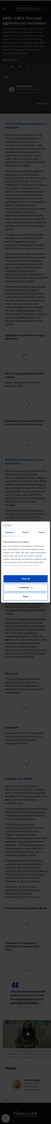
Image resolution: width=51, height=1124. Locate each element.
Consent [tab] (9, 532)
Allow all (25, 579)
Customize (24, 587)
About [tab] (42, 532)
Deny (25, 596)
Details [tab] (25, 532)
